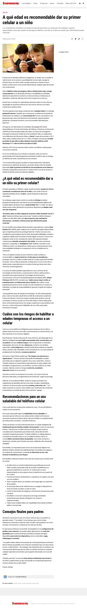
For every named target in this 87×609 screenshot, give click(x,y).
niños (37, 583)
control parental (27, 583)
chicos (20, 583)
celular (15, 583)
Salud (35, 3)
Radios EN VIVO (71, 3)
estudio (36, 127)
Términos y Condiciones (69, 603)
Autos (52, 3)
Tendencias (43, 3)
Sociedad (60, 3)
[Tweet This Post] (75, 38)
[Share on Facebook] (72, 38)
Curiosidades (26, 3)
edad (33, 583)
